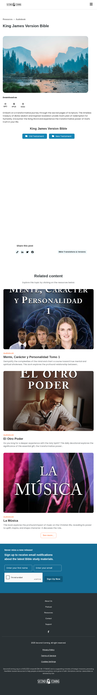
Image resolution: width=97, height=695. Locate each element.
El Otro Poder (13, 438)
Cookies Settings (48, 661)
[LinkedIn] (22, 252)
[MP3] (5, 104)
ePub (14, 106)
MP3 (5, 106)
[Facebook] (32, 252)
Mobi (23, 106)
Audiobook (21, 19)
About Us (48, 601)
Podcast (48, 607)
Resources (8, 19)
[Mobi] (23, 104)
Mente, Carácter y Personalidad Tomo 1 (31, 357)
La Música (10, 520)
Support (48, 624)
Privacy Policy (48, 650)
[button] (34, 136)
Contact (48, 618)
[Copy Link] (17, 252)
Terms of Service (48, 655)
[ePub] (14, 104)
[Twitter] (27, 252)
